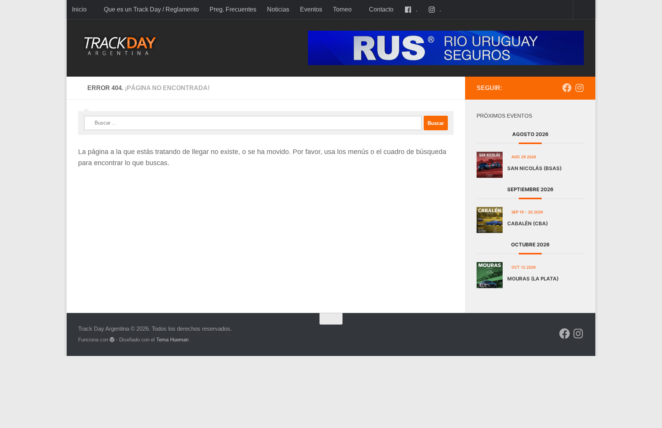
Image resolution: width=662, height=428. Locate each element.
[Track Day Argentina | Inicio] (120, 45)
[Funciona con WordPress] (112, 339)
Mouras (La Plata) (533, 278)
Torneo (342, 9)
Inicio (79, 9)
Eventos (311, 9)
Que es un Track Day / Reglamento (151, 9)
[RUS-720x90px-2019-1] (446, 48)
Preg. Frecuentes (233, 9)
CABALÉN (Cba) (527, 223)
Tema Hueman (172, 340)
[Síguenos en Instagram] (579, 87)
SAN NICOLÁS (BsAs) (534, 168)
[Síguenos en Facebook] (567, 87)
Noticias (278, 9)
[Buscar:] (253, 123)
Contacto (381, 9)
